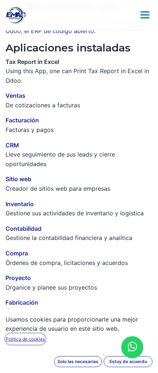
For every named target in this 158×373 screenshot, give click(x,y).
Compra (17, 253)
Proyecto (18, 277)
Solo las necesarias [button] (77, 361)
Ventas (15, 95)
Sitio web (18, 179)
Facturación (22, 120)
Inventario (20, 204)
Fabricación (22, 302)
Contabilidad (24, 228)
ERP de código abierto (62, 31)
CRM (12, 145)
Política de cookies (25, 339)
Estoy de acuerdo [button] (128, 361)
